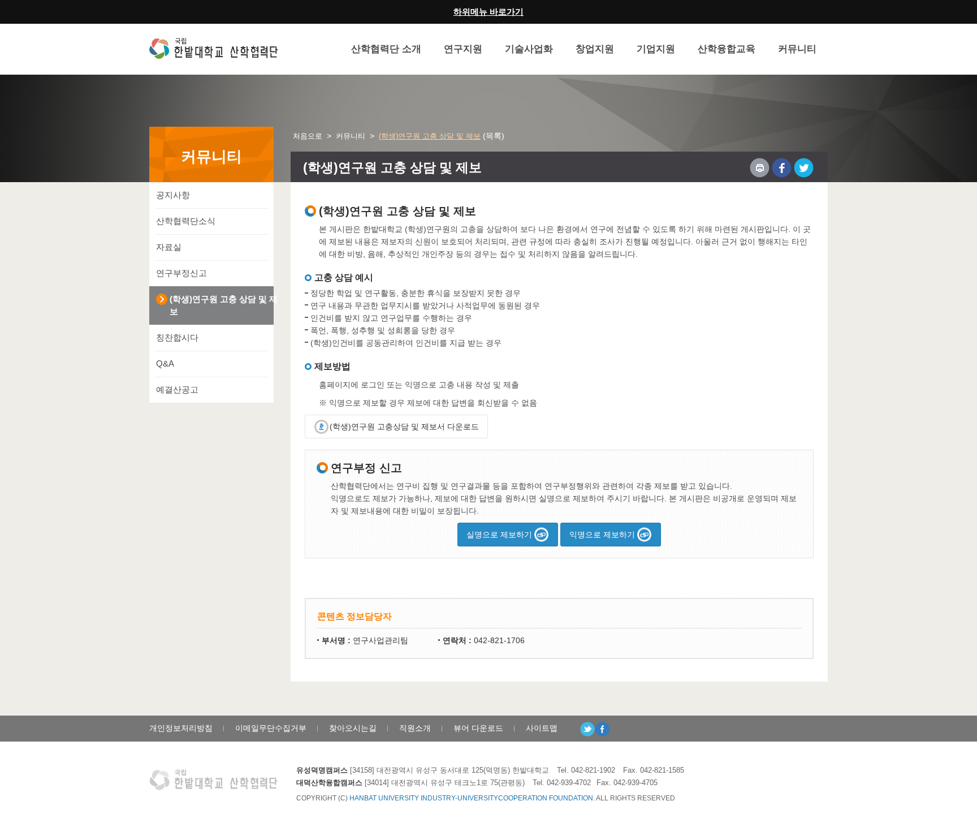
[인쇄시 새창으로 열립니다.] (760, 168)
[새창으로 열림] (782, 168)
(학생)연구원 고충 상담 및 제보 (430, 136)
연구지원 (463, 49)
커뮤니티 (797, 49)
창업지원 (595, 49)
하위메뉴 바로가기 (488, 11)
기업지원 (656, 49)
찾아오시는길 (353, 728)
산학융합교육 (726, 49)
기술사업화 (529, 49)
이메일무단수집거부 (270, 728)
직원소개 (415, 728)
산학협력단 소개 (386, 49)
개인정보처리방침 (181, 728)
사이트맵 (541, 728)
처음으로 (307, 136)
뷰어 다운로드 (478, 728)
